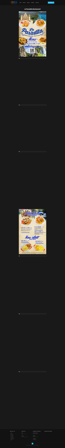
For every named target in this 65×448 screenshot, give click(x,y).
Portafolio (11, 435)
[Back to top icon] (32, 443)
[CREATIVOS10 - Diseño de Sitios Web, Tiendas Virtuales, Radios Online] (14, 2)
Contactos (12, 436)
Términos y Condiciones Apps (12, 438)
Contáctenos (51, 2)
